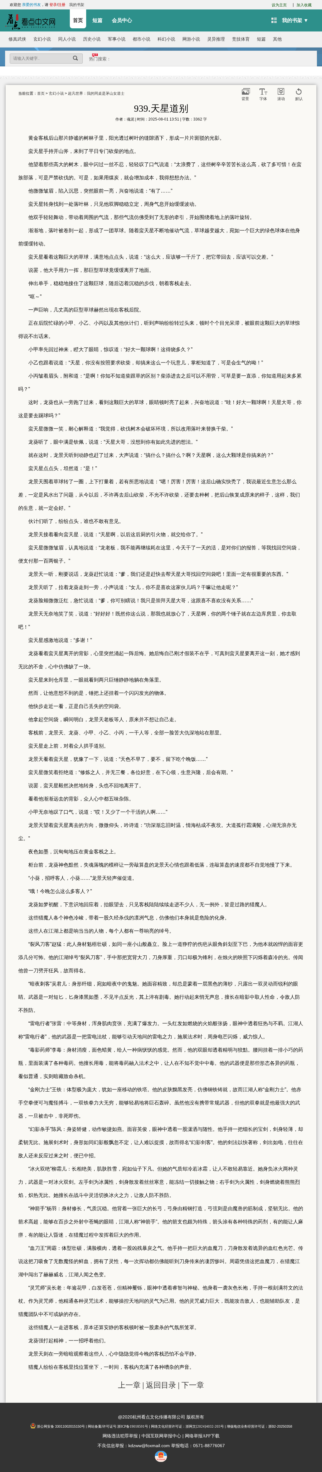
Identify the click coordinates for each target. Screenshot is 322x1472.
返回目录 (161, 1385)
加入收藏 (304, 5)
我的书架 (76, 5)
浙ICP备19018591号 (132, 1426)
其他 (277, 39)
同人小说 (67, 39)
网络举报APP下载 (202, 1436)
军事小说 (116, 39)
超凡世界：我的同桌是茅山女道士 (96, 93)
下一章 (192, 1385)
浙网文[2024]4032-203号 (205, 1426)
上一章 (129, 1385)
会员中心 (122, 20)
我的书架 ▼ (295, 20)
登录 (53, 5)
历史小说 (92, 39)
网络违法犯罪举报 (120, 1436)
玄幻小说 (42, 39)
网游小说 (191, 39)
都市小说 (141, 39)
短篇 (97, 20)
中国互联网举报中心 (161, 1436)
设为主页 (279, 5)
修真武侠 (17, 39)
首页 (78, 20)
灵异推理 (216, 39)
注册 (61, 5)
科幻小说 (166, 39)
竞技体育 (241, 39)
